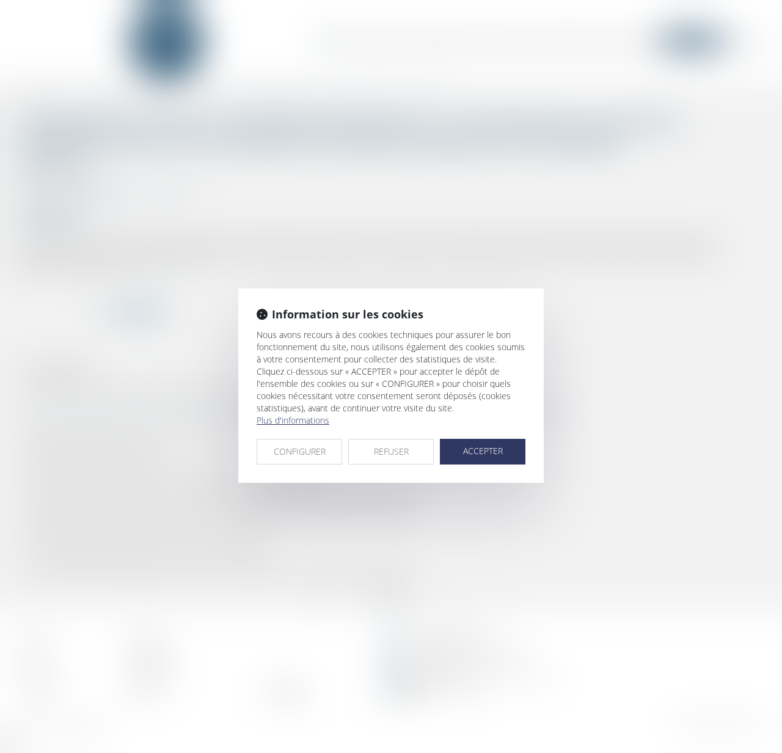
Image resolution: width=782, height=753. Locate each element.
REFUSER (391, 451)
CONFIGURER (300, 451)
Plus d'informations (293, 420)
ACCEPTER (483, 451)
